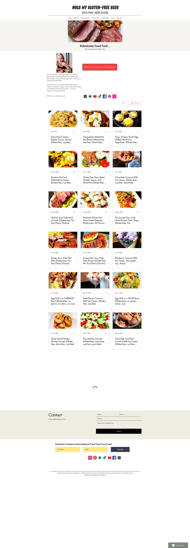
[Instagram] (114, 96)
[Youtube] (95, 96)
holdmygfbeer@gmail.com (57, 435)
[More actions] (74, 131)
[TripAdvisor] (90, 96)
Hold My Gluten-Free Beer (95, 7)
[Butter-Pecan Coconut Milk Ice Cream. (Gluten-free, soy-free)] (95, 280)
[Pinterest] (109, 96)
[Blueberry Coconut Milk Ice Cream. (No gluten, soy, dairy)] (127, 240)
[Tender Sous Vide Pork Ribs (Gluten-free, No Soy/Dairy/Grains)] (63, 240)
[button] (123, 103)
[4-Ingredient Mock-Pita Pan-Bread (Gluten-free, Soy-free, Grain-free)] (95, 119)
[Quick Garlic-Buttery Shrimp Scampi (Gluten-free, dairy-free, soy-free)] (63, 320)
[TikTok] (100, 96)
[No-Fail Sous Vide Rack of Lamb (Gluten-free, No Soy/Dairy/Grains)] (63, 199)
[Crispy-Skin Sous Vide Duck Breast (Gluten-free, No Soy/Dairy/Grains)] (95, 240)
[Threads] (85, 96)
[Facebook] (105, 96)
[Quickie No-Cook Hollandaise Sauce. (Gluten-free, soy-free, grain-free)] (63, 159)
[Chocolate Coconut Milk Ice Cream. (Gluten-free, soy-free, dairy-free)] (127, 159)
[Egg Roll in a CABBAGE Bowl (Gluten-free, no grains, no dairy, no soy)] (63, 280)
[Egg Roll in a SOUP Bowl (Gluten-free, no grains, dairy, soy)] (127, 280)
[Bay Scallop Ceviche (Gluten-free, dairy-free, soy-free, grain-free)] (95, 320)
